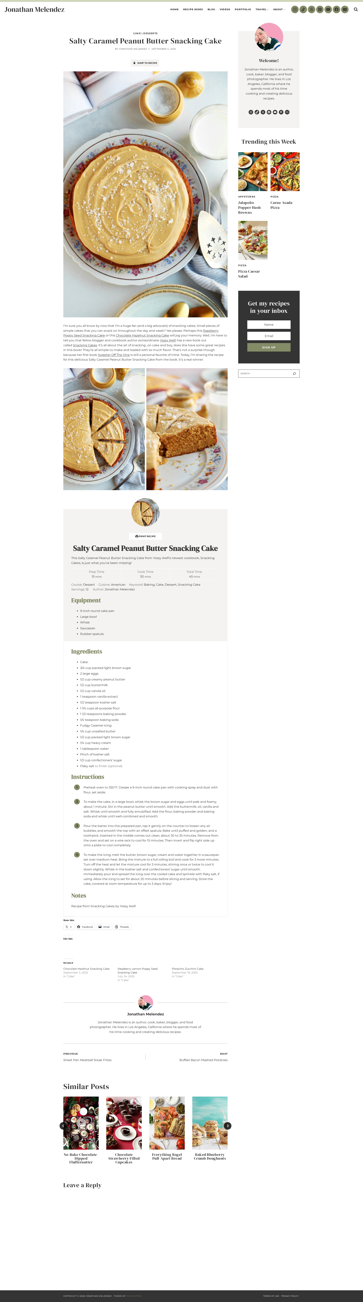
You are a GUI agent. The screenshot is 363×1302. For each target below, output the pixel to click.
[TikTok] (303, 9)
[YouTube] (328, 9)
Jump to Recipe (147, 63)
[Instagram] (295, 9)
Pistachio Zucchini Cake (187, 968)
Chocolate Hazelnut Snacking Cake (142, 335)
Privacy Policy (290, 1296)
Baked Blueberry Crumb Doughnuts (210, 1156)
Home (174, 9)
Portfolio (243, 9)
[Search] (294, 373)
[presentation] (81, 1123)
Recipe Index (193, 9)
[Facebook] (336, 9)
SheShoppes (134, 1296)
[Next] (227, 1126)
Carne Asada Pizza (281, 205)
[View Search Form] (355, 9)
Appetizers (246, 196)
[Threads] (311, 9)
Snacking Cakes (85, 345)
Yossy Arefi (168, 340)
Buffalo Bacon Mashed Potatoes (203, 1057)
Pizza (275, 196)
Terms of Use (271, 1296)
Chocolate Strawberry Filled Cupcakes (124, 1158)
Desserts (150, 33)
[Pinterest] (320, 9)
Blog (211, 9)
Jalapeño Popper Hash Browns (249, 207)
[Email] (345, 9)
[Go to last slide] (63, 1126)
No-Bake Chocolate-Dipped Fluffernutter (81, 1158)
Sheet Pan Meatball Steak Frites (87, 1057)
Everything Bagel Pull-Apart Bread (167, 1156)
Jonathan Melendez (133, 49)
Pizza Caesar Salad (249, 274)
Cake (137, 33)
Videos (225, 9)
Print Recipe (147, 536)
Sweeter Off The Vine (114, 355)
